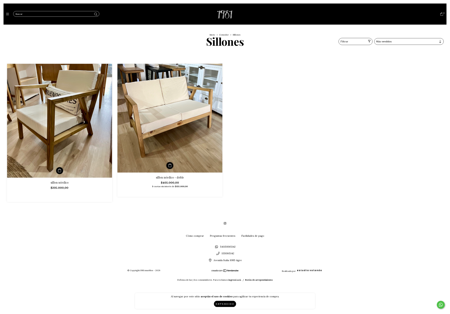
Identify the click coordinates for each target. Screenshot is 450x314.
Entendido (225, 304)
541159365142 (228, 246)
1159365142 (227, 253)
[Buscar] (95, 14)
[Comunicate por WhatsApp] (441, 305)
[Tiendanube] (225, 271)
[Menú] (8, 14)
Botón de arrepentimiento (259, 280)
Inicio (212, 34)
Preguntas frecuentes (222, 235)
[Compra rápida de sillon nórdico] (59, 170)
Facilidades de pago (252, 235)
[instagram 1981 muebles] (225, 223)
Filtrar (344, 41)
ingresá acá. (234, 280)
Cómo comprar (195, 235)
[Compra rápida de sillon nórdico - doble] (169, 165)
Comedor (224, 34)
